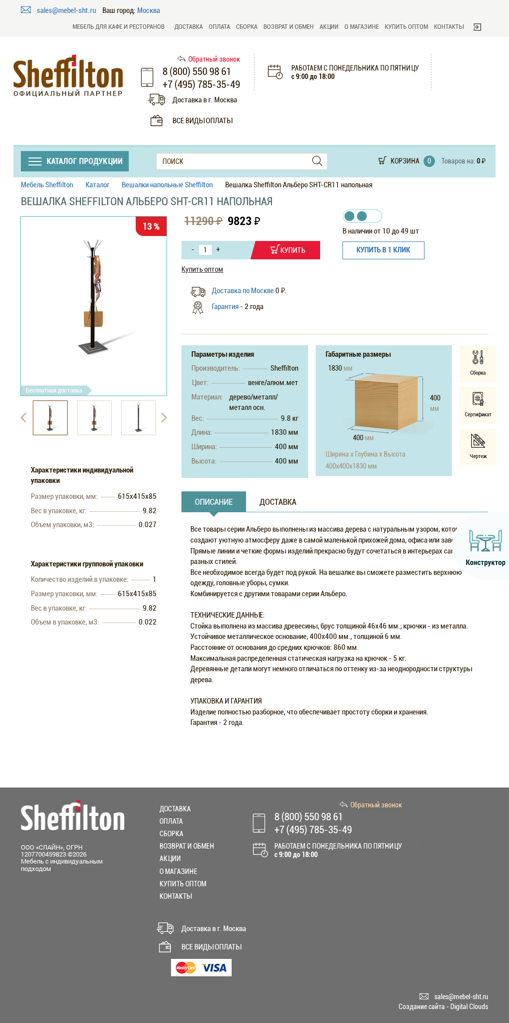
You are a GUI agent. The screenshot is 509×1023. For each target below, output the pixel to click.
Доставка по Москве (243, 290)
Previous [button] (23, 418)
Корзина (405, 161)
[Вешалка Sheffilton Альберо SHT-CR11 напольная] (94, 298)
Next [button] (164, 418)
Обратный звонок (214, 59)
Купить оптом (406, 26)
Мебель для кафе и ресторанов (119, 26)
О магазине (361, 26)
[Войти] (477, 26)
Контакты (449, 26)
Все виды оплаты (202, 120)
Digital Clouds (469, 1007)
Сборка (246, 26)
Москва (148, 10)
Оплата (219, 26)
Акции (329, 26)
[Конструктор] (480, 546)
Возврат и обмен (288, 26)
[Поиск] (317, 161)
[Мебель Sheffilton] (68, 75)
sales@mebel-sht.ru (67, 10)
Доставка (188, 26)
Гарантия (225, 306)
